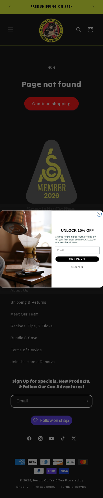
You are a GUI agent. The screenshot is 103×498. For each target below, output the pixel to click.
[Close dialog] (99, 214)
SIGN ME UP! (77, 259)
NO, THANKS (77, 267)
